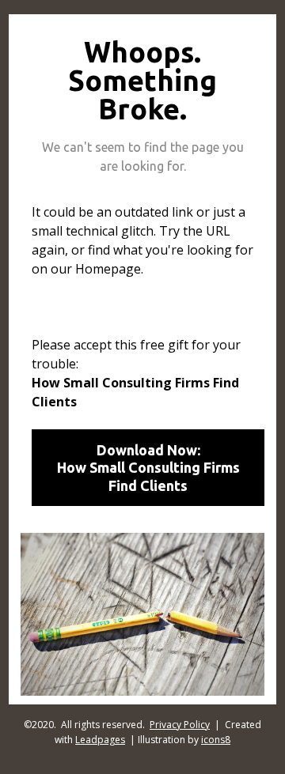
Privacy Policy (180, 724)
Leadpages (100, 739)
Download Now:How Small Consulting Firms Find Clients (148, 467)
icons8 (215, 739)
